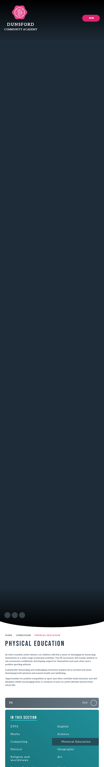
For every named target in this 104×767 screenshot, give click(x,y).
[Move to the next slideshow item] (15, 615)
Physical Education (47, 635)
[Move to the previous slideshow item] (7, 615)
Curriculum (23, 635)
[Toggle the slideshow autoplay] (22, 615)
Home (8, 635)
